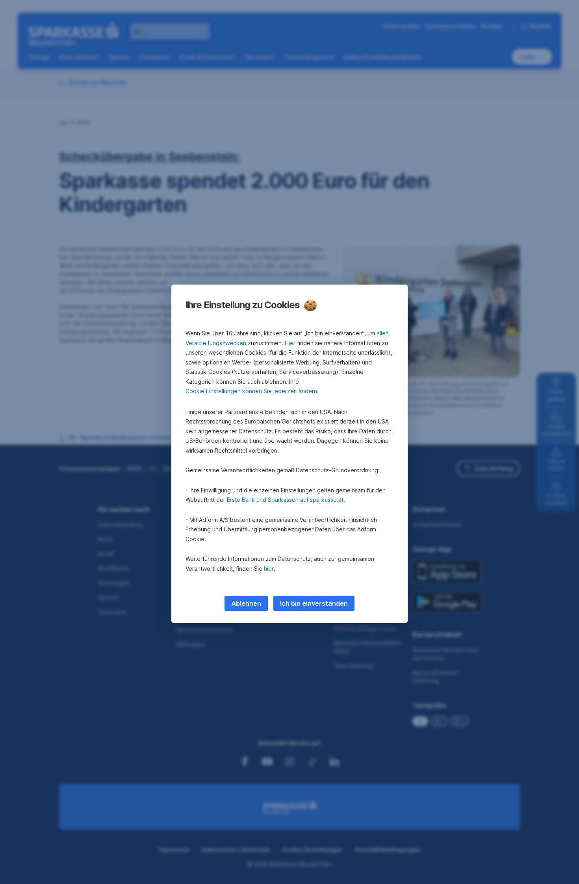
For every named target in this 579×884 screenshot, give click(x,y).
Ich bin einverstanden (314, 603)
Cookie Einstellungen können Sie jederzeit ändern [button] (251, 391)
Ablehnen (246, 603)
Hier (290, 343)
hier (269, 568)
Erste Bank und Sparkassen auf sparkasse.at (285, 499)
